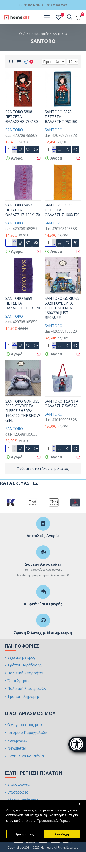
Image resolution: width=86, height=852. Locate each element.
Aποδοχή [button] (61, 834)
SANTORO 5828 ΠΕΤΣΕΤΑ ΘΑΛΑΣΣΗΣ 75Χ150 (61, 117)
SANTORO (14, 129)
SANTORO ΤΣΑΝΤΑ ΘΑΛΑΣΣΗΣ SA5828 (61, 404)
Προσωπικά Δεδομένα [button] (54, 821)
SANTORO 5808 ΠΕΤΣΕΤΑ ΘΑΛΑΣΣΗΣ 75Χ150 (21, 117)
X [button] (80, 804)
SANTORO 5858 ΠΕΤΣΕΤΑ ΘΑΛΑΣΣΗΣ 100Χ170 (62, 210)
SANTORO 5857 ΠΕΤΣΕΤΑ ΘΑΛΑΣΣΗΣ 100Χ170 (22, 210)
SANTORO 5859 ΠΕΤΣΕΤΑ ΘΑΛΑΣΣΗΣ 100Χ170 (22, 303)
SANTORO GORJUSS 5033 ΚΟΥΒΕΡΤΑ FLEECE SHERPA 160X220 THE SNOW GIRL (22, 411)
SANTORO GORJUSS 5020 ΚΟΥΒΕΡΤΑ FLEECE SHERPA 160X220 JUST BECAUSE (62, 308)
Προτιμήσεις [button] (24, 834)
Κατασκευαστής (38, 34)
